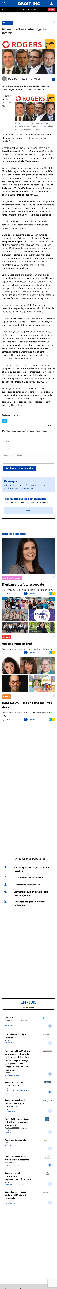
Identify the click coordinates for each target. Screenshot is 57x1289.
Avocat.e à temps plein (15, 1140)
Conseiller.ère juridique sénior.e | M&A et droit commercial (15, 1195)
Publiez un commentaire (19, 468)
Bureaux (6, 637)
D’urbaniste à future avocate (27, 884)
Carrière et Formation (11, 578)
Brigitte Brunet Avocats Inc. (14, 1165)
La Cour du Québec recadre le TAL (29, 877)
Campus (6, 696)
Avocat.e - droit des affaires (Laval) (14, 1084)
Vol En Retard (9, 1025)
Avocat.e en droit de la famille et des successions (17, 1158)
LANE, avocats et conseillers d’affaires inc (18, 1091)
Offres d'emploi (28, 9)
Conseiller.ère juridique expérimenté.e (15, 1036)
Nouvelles (7, 22)
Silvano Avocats (10, 1111)
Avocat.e (9, 1017)
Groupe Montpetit (10, 1042)
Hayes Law (8, 1132)
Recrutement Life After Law (14, 1184)
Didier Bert (13, 78)
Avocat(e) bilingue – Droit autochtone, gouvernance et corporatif (17, 1122)
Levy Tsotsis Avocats (12, 1075)
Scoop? (51, 9)
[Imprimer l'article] (53, 593)
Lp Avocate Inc (9, 1145)
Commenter (31, 593)
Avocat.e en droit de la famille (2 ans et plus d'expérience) (15, 1103)
